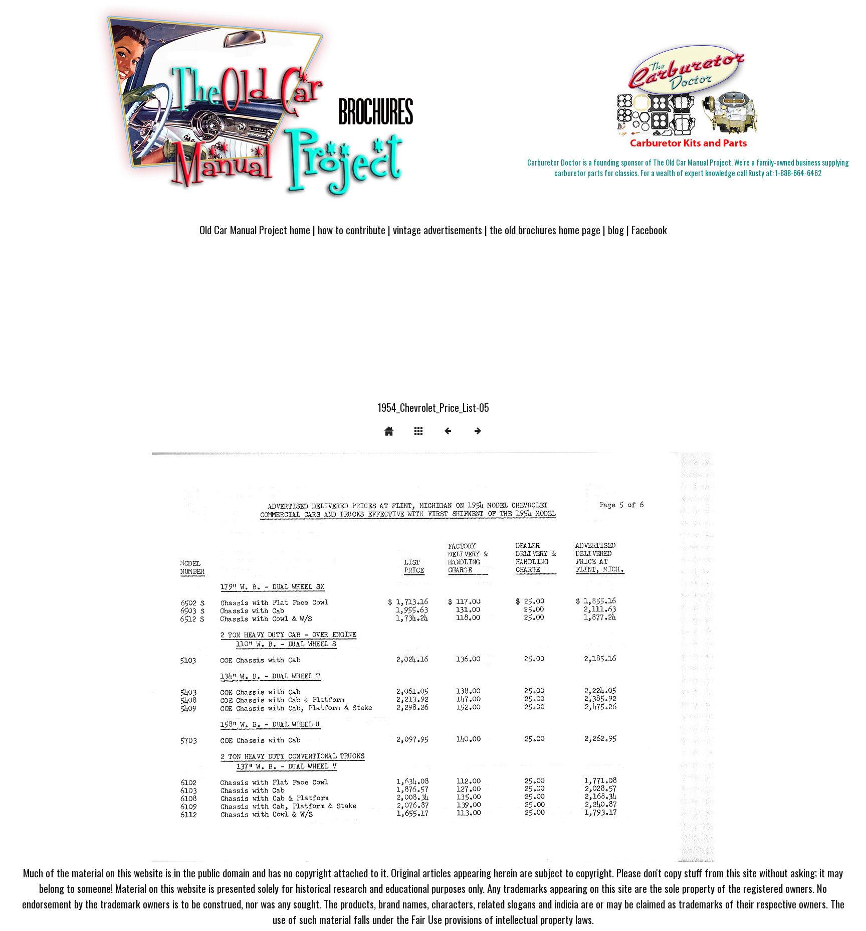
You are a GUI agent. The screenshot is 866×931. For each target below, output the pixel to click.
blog (616, 229)
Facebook (649, 229)
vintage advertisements (437, 229)
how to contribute (351, 229)
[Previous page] (264, 657)
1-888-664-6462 (798, 173)
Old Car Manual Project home (254, 229)
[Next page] (546, 657)
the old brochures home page (545, 229)
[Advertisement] (433, 324)
